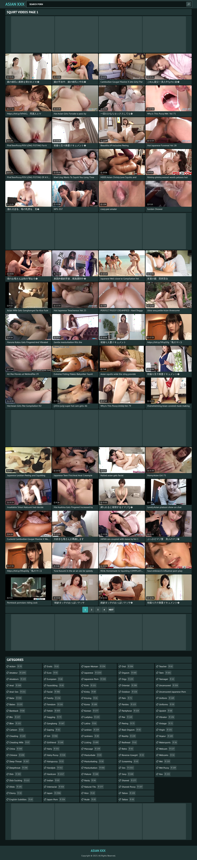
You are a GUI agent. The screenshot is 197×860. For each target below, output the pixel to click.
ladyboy (91, 717)
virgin (165, 729)
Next (111, 609)
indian (53, 780)
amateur (17, 672)
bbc (14, 717)
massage (92, 748)
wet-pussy (167, 767)
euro (52, 672)
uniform (166, 698)
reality (128, 736)
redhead (129, 742)
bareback (16, 710)
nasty (90, 780)
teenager (166, 679)
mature (91, 774)
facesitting (55, 685)
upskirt (165, 710)
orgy (127, 679)
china (15, 748)
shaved (129, 780)
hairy (53, 748)
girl (52, 736)
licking (91, 742)
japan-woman (94, 666)
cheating (17, 736)
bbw (15, 723)
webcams (166, 755)
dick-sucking (19, 780)
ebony (15, 793)
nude (90, 799)
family (53, 698)
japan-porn (56, 799)
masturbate (92, 755)
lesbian (91, 729)
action (15, 666)
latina (90, 723)
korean (91, 710)
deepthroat (18, 767)
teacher (166, 666)
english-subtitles (21, 799)
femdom (55, 704)
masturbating (93, 761)
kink (90, 685)
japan (54, 793)
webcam (166, 748)
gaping (53, 729)
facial (53, 691)
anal (15, 685)
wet (164, 761)
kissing (90, 698)
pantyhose (130, 710)
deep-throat (19, 761)
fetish (53, 710)
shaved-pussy (132, 786)
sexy (127, 774)
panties (129, 704)
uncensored (168, 685)
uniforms (166, 704)
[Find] (188, 4)
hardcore (55, 774)
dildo (15, 786)
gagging (54, 717)
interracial (55, 786)
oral (127, 666)
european (54, 679)
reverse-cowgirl (133, 755)
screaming (130, 761)
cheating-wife (19, 742)
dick (15, 774)
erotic (53, 666)
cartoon (16, 729)
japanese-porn (95, 679)
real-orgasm (131, 729)
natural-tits (93, 786)
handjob (54, 767)
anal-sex (17, 691)
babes (15, 704)
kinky (90, 691)
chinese (16, 755)
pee (127, 717)
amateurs (17, 679)
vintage (166, 723)
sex (127, 767)
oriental (129, 685)
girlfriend (55, 742)
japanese (92, 672)
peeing (128, 723)
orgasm (129, 672)
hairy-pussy (56, 755)
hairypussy (55, 761)
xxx (164, 774)
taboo (128, 793)
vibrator (166, 717)
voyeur (166, 736)
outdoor (129, 691)
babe (15, 698)
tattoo (128, 799)
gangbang (55, 723)
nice (89, 793)
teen (165, 672)
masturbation (94, 767)
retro (127, 748)
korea (90, 704)
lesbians (91, 736)
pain (127, 698)
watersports (168, 742)
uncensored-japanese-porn (172, 692)
